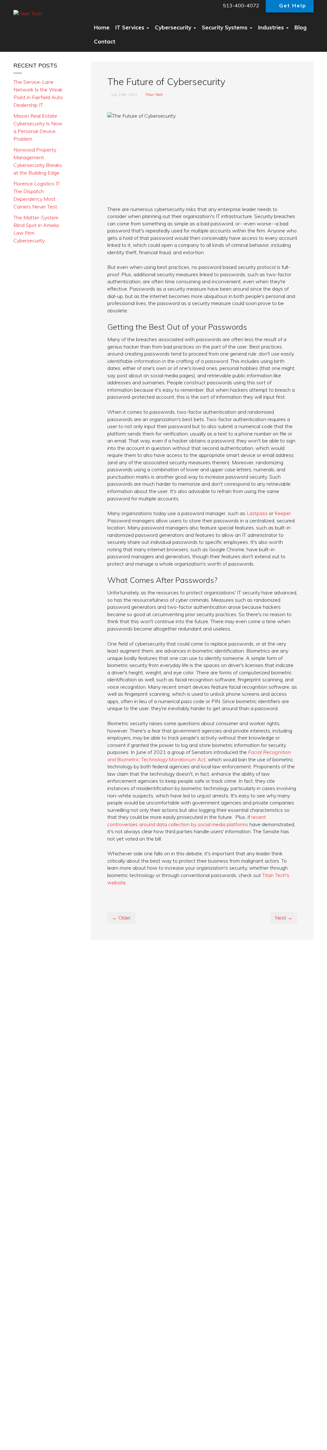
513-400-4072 (240, 5)
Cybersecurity (174, 27)
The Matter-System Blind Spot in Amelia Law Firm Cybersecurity (36, 229)
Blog (300, 27)
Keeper (283, 513)
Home (102, 27)
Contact (104, 41)
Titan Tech (154, 94)
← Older (121, 917)
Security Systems (225, 27)
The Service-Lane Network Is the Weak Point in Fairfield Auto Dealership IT (38, 93)
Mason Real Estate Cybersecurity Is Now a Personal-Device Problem (37, 127)
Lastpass (257, 513)
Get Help (292, 5)
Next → (284, 917)
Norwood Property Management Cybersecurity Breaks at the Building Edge (37, 161)
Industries (271, 27)
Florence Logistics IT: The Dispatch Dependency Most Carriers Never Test (36, 195)
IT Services (130, 27)
